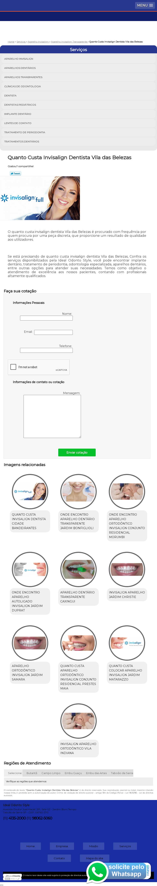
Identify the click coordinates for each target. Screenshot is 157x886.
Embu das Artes (96, 773)
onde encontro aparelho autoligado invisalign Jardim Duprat (27, 601)
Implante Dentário (17, 113)
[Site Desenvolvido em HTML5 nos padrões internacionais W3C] (12, 878)
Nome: (67, 314)
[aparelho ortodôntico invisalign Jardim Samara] (30, 641)
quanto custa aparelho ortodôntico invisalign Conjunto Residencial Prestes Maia (78, 677)
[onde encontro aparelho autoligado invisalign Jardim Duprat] (30, 567)
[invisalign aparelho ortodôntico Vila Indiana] (78, 719)
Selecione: (15, 773)
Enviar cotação (76, 452)
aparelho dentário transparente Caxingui (77, 597)
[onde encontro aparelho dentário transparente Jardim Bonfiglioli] (78, 489)
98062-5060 (42, 818)
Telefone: (66, 346)
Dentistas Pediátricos (20, 104)
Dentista (10, 95)
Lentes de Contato (17, 123)
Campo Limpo (51, 773)
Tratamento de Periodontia (24, 132)
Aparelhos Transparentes (23, 77)
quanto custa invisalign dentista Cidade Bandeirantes (29, 521)
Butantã (32, 773)
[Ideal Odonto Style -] (78, 24)
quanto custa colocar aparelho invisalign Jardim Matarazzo (125, 672)
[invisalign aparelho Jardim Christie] (127, 567)
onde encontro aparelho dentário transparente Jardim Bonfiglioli (77, 521)
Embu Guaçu (73, 773)
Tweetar (15, 173)
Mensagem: (72, 393)
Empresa (62, 846)
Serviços (78, 49)
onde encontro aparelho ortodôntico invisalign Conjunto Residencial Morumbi (127, 526)
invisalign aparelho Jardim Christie (127, 595)
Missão (93, 846)
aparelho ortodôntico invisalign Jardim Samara (27, 672)
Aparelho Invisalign (18, 58)
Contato (59, 858)
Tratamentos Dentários (21, 141)
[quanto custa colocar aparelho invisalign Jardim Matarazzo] (127, 641)
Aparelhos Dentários (20, 67)
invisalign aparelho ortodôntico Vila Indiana (78, 748)
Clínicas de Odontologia (22, 86)
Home (30, 846)
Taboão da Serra (122, 773)
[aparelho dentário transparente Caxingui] (78, 567)
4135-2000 (17, 818)
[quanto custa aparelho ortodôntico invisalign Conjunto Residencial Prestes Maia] (78, 641)
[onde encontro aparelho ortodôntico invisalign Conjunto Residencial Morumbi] (127, 489)
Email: (29, 332)
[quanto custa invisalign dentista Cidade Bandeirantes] (30, 489)
